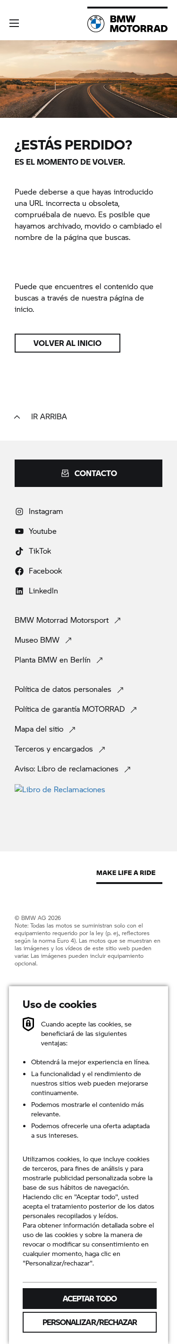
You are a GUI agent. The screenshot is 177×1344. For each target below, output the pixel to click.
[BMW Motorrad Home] (127, 23)
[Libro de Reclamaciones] (88, 789)
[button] (14, 23)
